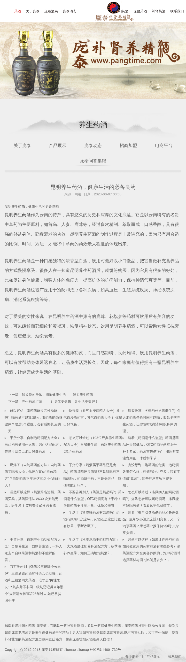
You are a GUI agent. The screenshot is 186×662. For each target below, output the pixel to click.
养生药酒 (22, 214)
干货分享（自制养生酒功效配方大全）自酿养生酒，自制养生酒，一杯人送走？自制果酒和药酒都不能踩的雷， (33, 549)
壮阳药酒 (113, 14)
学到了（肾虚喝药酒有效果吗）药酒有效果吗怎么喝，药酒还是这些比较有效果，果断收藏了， (92, 519)
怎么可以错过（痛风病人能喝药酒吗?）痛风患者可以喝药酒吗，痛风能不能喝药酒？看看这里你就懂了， (151, 498)
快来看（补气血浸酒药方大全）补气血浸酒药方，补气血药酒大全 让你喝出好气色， (92, 417)
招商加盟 (128, 145)
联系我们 (177, 10)
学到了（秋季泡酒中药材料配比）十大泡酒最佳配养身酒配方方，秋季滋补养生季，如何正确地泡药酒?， (92, 546)
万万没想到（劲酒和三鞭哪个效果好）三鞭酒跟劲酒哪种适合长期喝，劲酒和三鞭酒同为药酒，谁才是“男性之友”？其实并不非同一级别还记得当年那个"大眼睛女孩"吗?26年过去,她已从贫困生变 (34, 583)
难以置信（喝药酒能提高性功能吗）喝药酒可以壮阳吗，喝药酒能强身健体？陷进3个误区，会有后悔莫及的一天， (33, 420)
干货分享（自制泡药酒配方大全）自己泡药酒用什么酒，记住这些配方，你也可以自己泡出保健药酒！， (33, 444)
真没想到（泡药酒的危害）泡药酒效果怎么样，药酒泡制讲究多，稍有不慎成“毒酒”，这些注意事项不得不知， (151, 474)
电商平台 (163, 145)
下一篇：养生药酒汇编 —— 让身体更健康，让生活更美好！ (53, 401)
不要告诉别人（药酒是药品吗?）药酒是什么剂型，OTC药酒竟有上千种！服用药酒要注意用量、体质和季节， (92, 498)
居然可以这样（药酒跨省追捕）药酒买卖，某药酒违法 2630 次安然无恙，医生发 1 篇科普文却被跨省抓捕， (33, 502)
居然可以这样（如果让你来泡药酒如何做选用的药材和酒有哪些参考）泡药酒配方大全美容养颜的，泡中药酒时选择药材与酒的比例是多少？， (151, 549)
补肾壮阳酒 (75, 625)
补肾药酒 (158, 10)
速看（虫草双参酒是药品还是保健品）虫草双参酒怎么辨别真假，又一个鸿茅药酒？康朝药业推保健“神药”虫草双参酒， (151, 522)
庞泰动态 (69, 10)
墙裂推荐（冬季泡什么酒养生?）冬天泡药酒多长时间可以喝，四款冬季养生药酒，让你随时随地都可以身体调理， (152, 420)
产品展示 (57, 145)
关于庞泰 (32, 10)
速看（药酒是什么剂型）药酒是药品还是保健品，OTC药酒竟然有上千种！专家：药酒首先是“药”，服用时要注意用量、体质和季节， (151, 447)
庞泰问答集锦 (93, 160)
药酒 (17, 10)
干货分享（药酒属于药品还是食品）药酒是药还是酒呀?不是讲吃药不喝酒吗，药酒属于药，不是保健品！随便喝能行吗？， (92, 474)
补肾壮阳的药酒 (23, 625)
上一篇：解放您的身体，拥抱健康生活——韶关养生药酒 (50, 394)
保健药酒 (140, 10)
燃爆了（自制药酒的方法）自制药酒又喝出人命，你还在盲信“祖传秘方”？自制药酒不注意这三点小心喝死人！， (33, 474)
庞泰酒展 (51, 10)
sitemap (70, 649)
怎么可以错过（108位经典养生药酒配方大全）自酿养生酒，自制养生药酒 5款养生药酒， (92, 444)
